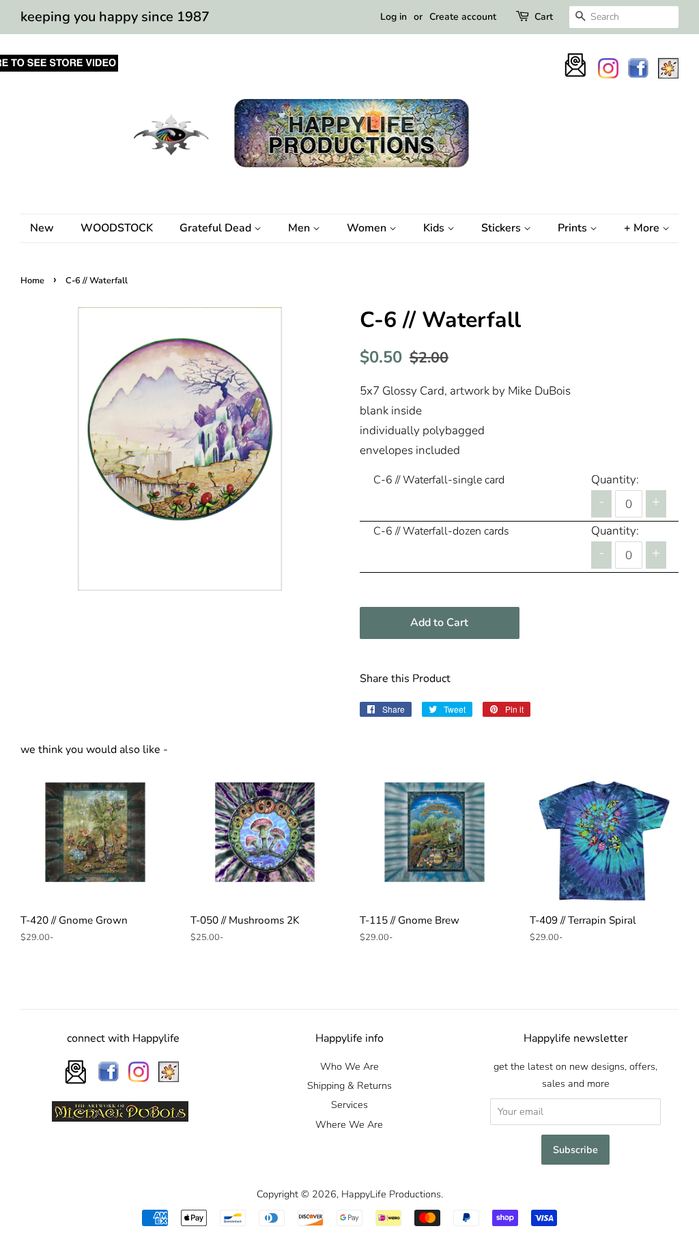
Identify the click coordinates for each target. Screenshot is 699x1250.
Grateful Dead (217, 228)
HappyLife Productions (391, 1194)
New (42, 228)
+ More (643, 228)
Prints (574, 228)
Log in (393, 16)
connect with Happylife (123, 1038)
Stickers (502, 228)
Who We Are (349, 1066)
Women (368, 228)
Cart (543, 16)
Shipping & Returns (349, 1085)
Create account (462, 16)
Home (32, 280)
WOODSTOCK (117, 228)
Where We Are (349, 1124)
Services (349, 1104)
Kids (435, 228)
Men (300, 228)
